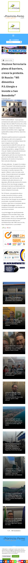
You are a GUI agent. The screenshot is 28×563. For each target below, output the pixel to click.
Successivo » (17, 531)
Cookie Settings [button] (6, 556)
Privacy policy (6, 559)
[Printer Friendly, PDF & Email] (6, 228)
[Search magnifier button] (21, 42)
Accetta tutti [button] (15, 556)
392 (12, 531)
